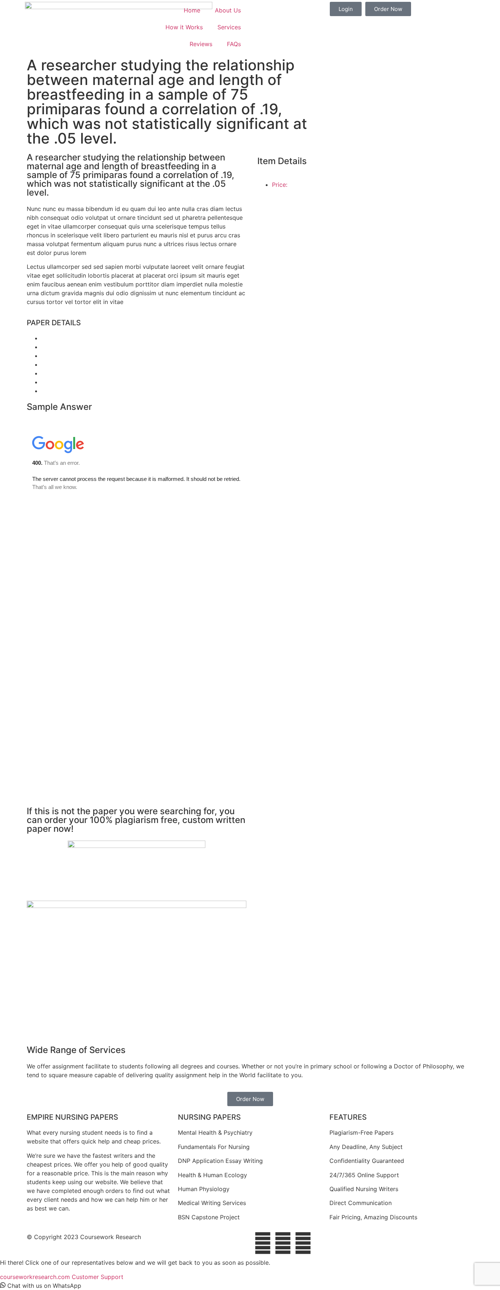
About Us (228, 10)
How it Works (184, 27)
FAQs (234, 44)
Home (192, 10)
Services (229, 27)
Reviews (201, 44)
